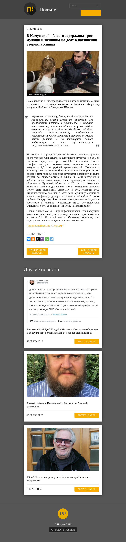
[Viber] (42, 239)
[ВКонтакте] (29, 239)
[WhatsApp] (47, 239)
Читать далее (86, 341)
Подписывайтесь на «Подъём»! (45, 225)
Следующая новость (89, 251)
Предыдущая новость (37, 251)
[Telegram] (51, 239)
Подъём (48, 9)
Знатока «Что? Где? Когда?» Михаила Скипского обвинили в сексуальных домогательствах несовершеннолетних (62, 331)
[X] (38, 239)
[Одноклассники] (33, 239)
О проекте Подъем (63, 530)
